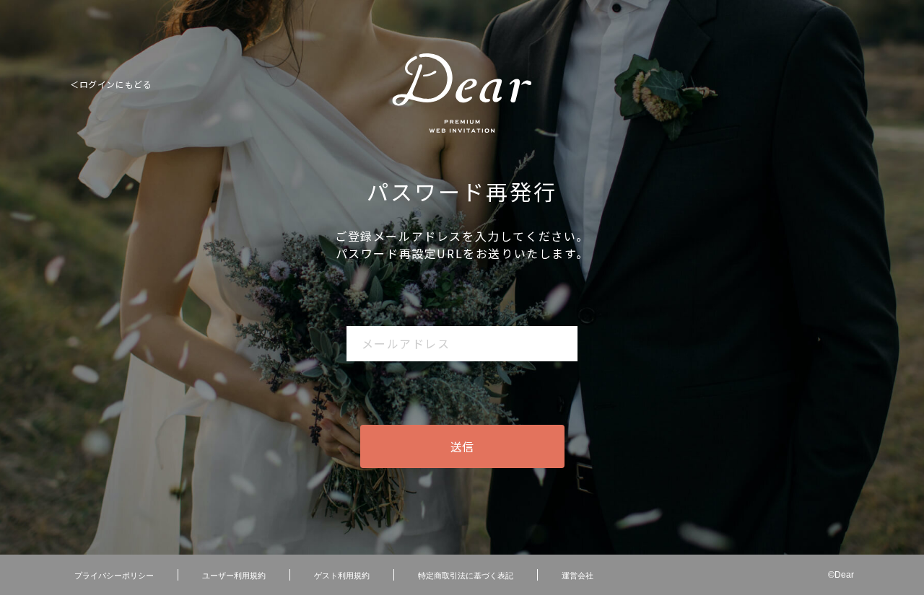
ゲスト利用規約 (342, 574)
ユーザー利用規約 (234, 574)
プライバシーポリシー (114, 574)
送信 (462, 446)
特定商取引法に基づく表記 (465, 574)
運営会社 (577, 574)
